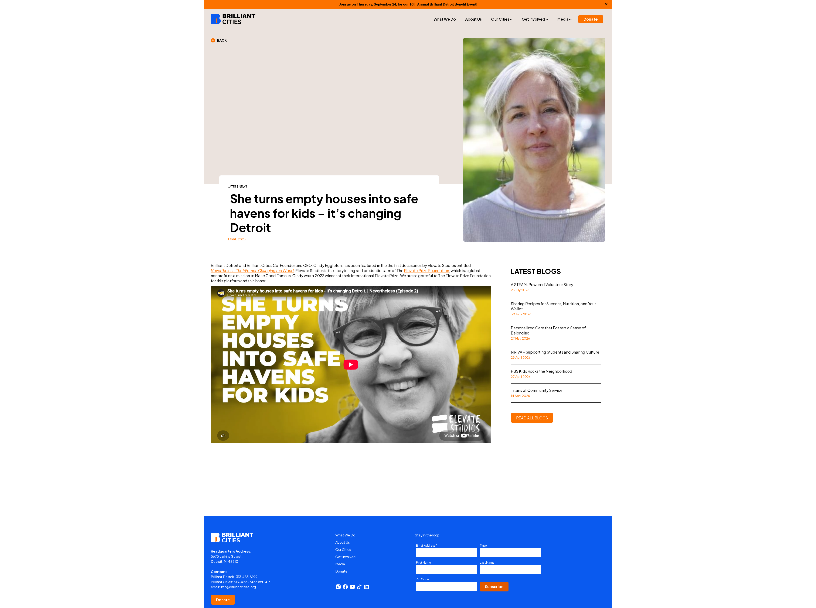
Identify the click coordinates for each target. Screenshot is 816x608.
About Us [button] (473, 19)
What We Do (345, 535)
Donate (223, 599)
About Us (342, 542)
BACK (221, 40)
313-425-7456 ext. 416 (252, 582)
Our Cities (343, 549)
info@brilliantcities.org (238, 587)
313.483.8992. (247, 576)
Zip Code (422, 579)
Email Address (426, 545)
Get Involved (345, 556)
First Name (423, 562)
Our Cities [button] (500, 19)
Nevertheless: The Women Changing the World (252, 270)
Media (340, 564)
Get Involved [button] (534, 19)
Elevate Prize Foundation (426, 270)
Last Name (487, 562)
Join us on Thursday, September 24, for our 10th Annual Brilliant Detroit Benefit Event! (408, 4)
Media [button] (563, 19)
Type (483, 545)
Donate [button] (591, 19)
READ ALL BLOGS (532, 417)
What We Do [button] (445, 19)
